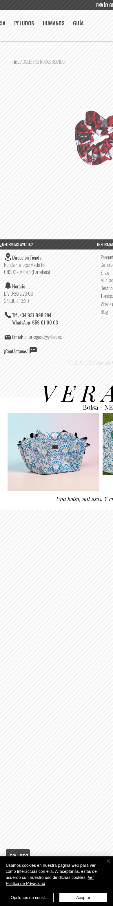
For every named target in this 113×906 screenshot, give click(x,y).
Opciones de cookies (30, 897)
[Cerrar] (105, 864)
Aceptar (83, 897)
